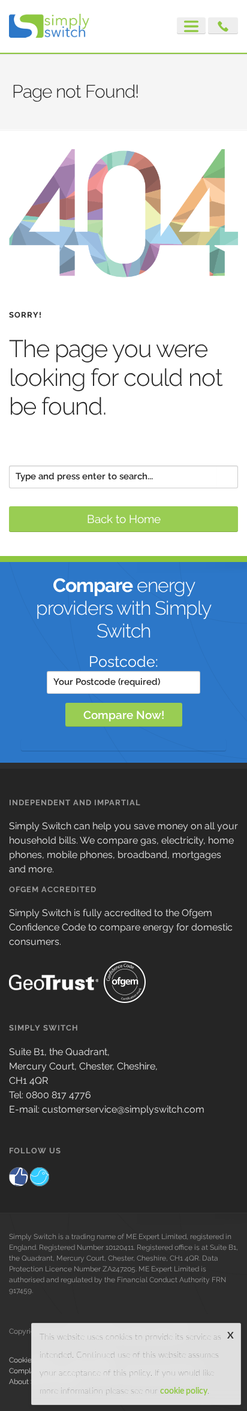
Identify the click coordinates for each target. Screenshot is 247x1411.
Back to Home (124, 518)
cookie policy (183, 1391)
